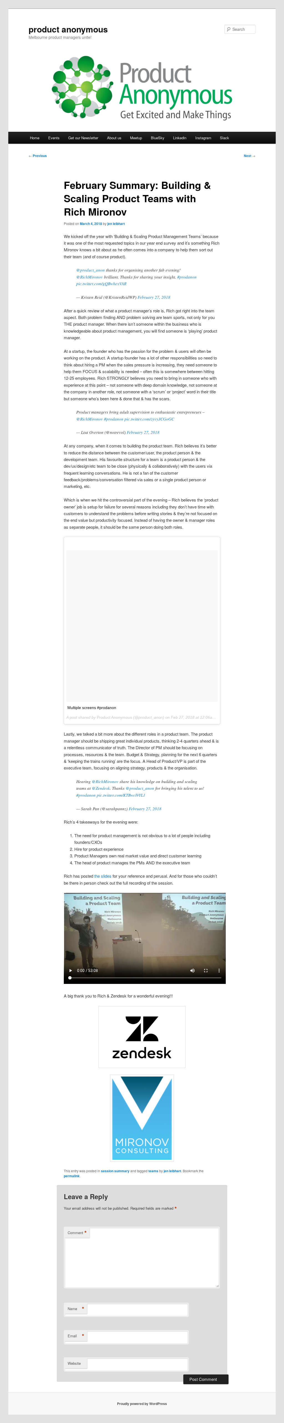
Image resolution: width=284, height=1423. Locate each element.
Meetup (136, 137)
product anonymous (68, 29)
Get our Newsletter (83, 137)
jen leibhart (116, 223)
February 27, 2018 (154, 297)
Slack (224, 137)
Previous (38, 155)
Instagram (203, 137)
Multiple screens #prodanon (91, 707)
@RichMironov (89, 277)
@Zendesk (101, 788)
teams (153, 1170)
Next (249, 155)
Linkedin (179, 137)
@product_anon (90, 270)
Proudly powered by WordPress (142, 1403)
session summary (115, 1170)
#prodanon (187, 277)
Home (34, 137)
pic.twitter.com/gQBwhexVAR (101, 283)
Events (54, 137)
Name (76, 1308)
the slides (102, 876)
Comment (77, 1232)
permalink (72, 1175)
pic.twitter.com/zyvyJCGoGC (149, 419)
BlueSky (157, 137)
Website (74, 1363)
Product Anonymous (114, 717)
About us (114, 137)
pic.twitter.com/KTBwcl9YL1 (121, 795)
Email (76, 1335)
